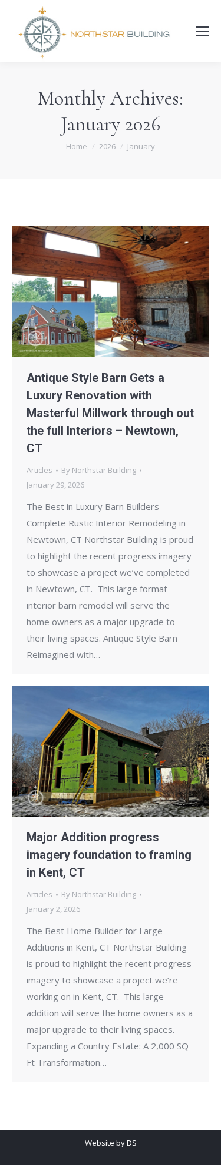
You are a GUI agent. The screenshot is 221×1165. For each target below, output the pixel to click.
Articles (39, 470)
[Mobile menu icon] (202, 31)
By (98, 470)
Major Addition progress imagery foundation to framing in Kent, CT (109, 854)
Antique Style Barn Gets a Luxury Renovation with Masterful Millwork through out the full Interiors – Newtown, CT (110, 413)
